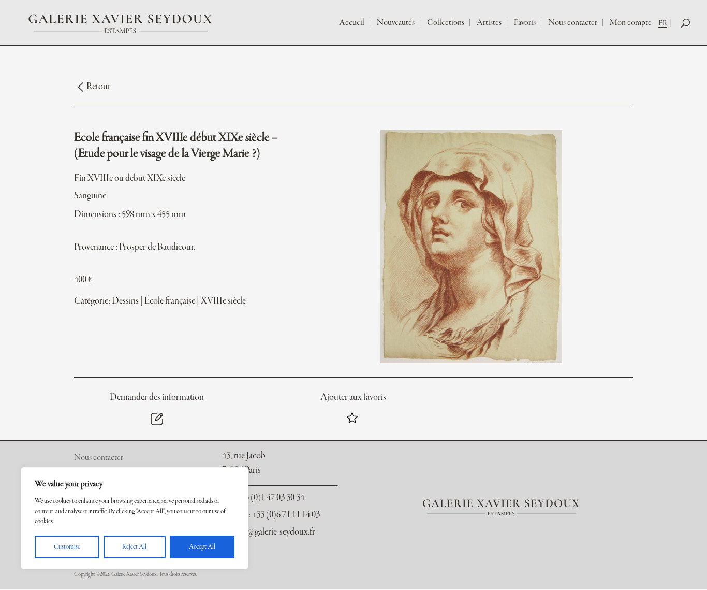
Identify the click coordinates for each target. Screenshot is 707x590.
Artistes (489, 22)
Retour (98, 86)
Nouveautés (396, 22)
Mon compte (631, 22)
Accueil (351, 22)
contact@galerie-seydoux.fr (268, 532)
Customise (67, 547)
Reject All (134, 547)
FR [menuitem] (662, 23)
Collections (445, 22)
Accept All (202, 547)
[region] (134, 518)
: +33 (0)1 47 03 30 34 (263, 498)
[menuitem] (665, 23)
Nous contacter (572, 22)
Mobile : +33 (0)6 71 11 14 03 (271, 515)
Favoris (525, 22)
